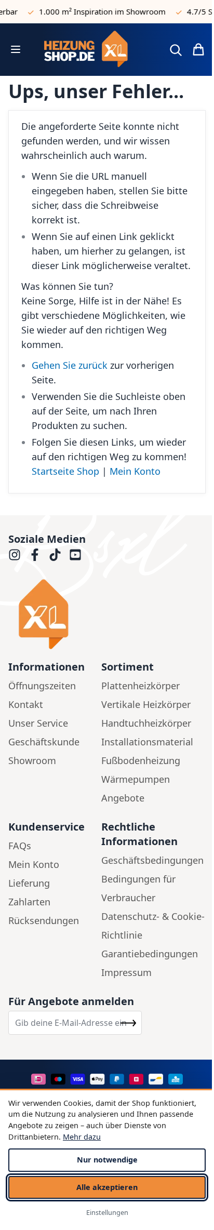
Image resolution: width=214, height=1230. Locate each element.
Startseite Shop (65, 471)
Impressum (126, 972)
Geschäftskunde (43, 742)
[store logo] (93, 50)
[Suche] (175, 50)
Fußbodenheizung (140, 760)
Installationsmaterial (147, 742)
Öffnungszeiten (42, 685)
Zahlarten (29, 901)
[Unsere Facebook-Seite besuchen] (35, 555)
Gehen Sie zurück (70, 365)
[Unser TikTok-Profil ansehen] (55, 555)
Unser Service (38, 723)
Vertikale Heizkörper (146, 704)
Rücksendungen (43, 920)
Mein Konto (135, 471)
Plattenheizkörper (140, 685)
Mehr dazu (82, 1137)
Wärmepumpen (135, 779)
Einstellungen (107, 1212)
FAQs (19, 845)
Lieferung (29, 883)
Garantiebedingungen (149, 953)
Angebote (122, 798)
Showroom (32, 760)
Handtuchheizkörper (146, 723)
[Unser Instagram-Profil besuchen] (14, 555)
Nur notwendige (107, 1160)
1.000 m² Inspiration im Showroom (98, 11)
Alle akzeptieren (107, 1187)
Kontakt (25, 704)
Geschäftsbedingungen (152, 860)
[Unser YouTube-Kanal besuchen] (75, 555)
